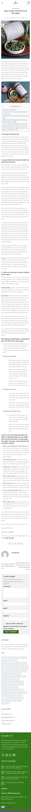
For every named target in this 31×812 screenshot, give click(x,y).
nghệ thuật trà (13, 687)
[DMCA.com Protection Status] (6, 807)
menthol (15, 681)
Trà (3, 695)
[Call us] (10, 755)
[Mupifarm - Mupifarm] (15, 3)
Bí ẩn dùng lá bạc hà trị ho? (15, 782)
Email (5, 608)
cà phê (23, 663)
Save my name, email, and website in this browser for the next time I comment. (15, 626)
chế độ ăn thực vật (7, 663)
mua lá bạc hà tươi (7, 684)
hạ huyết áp (5, 676)
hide (19, 106)
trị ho (4, 700)
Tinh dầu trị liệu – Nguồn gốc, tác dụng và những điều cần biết (17, 772)
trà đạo (12, 698)
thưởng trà (5, 692)
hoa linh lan (22, 671)
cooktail (17, 663)
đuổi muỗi (5, 703)
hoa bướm (13, 671)
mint (21, 681)
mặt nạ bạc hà (18, 684)
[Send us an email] (7, 755)
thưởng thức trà (19, 689)
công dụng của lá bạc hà (20, 665)
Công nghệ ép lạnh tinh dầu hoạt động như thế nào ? (17, 778)
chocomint (13, 660)
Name (5, 600)
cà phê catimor (6, 665)
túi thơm (10, 700)
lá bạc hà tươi (6, 681)
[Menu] (2, 3)
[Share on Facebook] (12, 543)
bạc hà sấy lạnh (21, 657)
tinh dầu (13, 692)
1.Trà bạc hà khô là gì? (9, 110)
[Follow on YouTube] (14, 755)
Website (6, 616)
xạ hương (18, 700)
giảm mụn (5, 671)
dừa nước (11, 668)
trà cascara (18, 695)
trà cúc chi (5, 698)
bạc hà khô (12, 657)
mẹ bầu (4, 687)
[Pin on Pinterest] (18, 543)
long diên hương (7, 679)
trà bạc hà (9, 695)
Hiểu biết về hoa (6, 717)
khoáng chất (15, 676)
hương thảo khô (16, 673)
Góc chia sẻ (15, 8)
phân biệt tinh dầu (7, 689)
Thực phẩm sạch (6, 720)
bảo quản (5, 660)
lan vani (22, 676)
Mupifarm (11, 532)
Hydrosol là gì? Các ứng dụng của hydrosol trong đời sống (17, 767)
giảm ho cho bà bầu (22, 668)
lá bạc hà (16, 679)
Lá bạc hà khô (9, 538)
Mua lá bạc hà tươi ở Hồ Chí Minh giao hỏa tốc (8, 566)
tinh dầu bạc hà (22, 692)
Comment (7, 586)
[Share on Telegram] (21, 543)
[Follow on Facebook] (3, 755)
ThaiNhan (23, 18)
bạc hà (4, 657)
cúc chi (4, 668)
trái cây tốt (20, 698)
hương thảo (5, 673)
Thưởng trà (5, 724)
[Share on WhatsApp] (9, 543)
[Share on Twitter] (15, 543)
